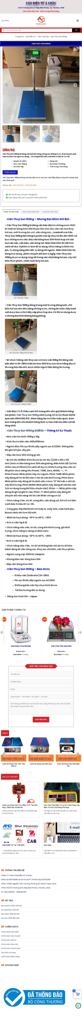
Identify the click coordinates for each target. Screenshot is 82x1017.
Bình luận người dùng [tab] (31, 212)
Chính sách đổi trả (8, 940)
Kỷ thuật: (4, 910)
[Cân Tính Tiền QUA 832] (61, 629)
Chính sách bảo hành (10, 932)
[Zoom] (5, 121)
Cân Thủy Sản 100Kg (20, 219)
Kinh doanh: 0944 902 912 (11, 905)
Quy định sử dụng (8, 952)
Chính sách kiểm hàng (10, 956)
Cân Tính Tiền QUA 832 (61, 646)
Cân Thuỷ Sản (43, 36)
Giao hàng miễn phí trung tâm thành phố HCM (27, 198)
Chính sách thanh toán (10, 948)
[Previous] (7, 85)
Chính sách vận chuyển (10, 936)
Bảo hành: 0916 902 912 (10, 914)
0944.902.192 (18, 185)
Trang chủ (19, 36)
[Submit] (76, 30)
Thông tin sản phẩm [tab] (11, 212)
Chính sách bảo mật (9, 944)
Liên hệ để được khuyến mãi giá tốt (22, 195)
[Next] (75, 85)
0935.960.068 (30, 185)
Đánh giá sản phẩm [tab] (50, 212)
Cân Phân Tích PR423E (21, 646)
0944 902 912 (13, 910)
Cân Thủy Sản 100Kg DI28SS (25, 430)
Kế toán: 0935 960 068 (10, 918)
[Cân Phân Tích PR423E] (21, 629)
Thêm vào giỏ (10, 172)
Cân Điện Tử (31, 36)
